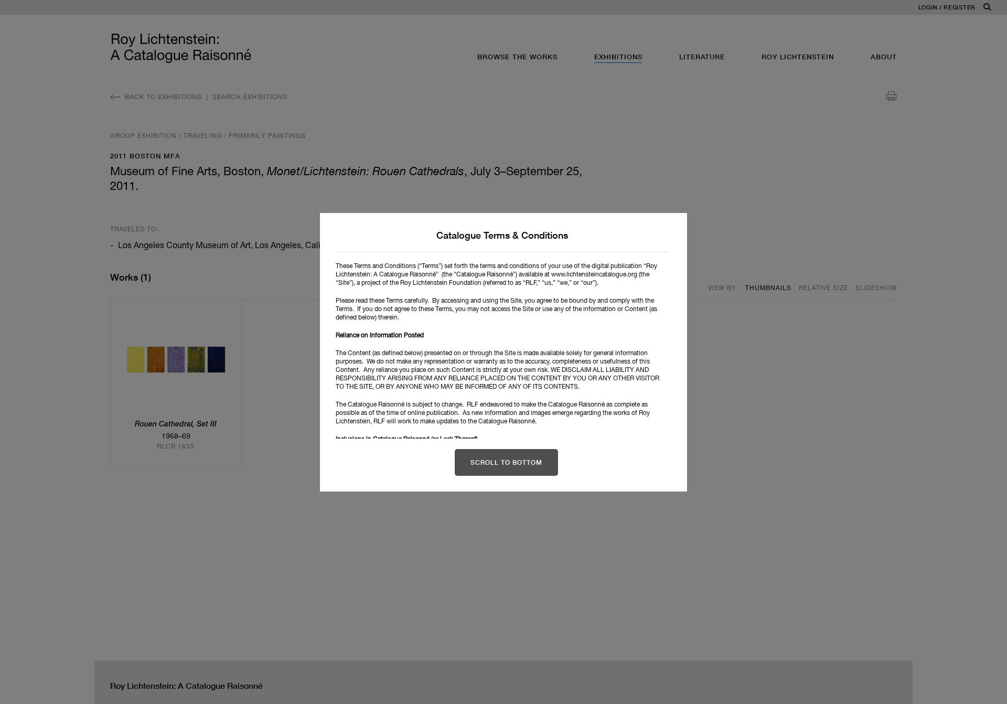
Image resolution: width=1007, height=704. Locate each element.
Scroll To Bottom (506, 462)
